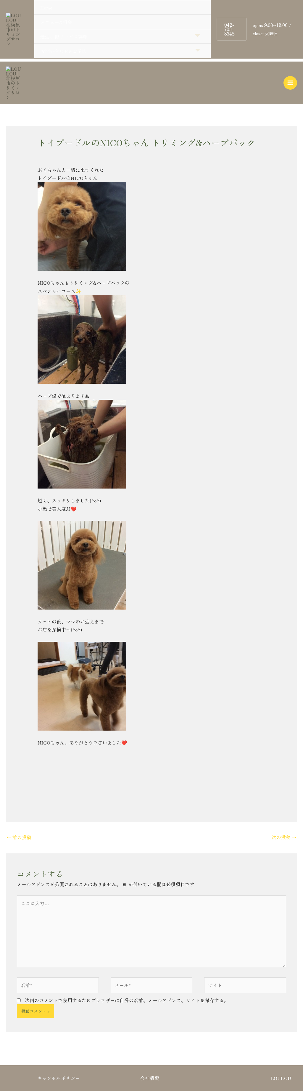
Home (46, 7)
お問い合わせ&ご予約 (63, 50)
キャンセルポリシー (58, 1078)
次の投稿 (284, 837)
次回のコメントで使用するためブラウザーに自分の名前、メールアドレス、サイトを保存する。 (126, 1000)
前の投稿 (19, 837)
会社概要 (149, 1078)
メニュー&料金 (56, 21)
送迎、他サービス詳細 (64, 36)
